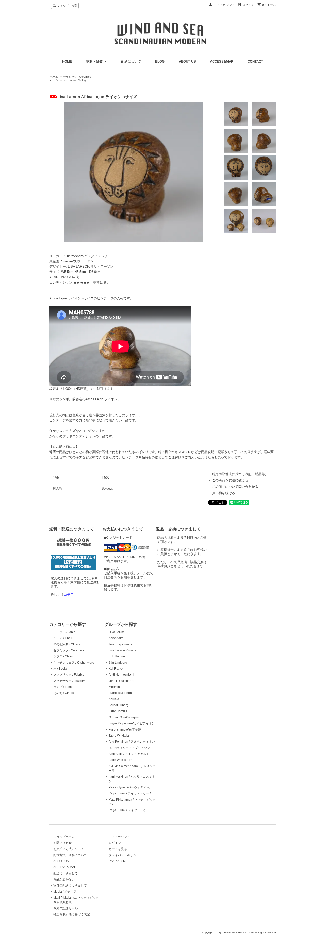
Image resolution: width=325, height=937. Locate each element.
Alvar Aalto (116, 638)
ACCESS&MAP (221, 61)
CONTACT (255, 61)
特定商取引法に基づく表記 (71, 914)
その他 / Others (63, 693)
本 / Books (60, 668)
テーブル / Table (64, 632)
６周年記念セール (65, 908)
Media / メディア (64, 891)
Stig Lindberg (118, 662)
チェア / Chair (62, 638)
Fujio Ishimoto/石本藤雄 (125, 729)
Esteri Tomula (118, 711)
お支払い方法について (68, 849)
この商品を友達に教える (230, 480)
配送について (131, 61)
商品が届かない (64, 879)
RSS (112, 861)
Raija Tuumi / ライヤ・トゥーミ (130, 793)
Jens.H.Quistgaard (121, 681)
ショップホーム (64, 837)
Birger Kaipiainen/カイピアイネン (132, 723)
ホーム (54, 76)
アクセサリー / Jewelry (69, 681)
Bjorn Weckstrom (120, 760)
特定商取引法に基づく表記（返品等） (240, 474)
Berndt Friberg (118, 705)
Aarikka (114, 699)
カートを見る (118, 849)
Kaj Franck (116, 668)
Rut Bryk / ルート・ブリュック (129, 748)
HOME (67, 61)
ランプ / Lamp (63, 687)
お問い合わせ (62, 843)
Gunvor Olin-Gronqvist (124, 717)
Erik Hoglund (118, 656)
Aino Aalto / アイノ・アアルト (129, 754)
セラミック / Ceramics (77, 76)
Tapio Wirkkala (119, 735)
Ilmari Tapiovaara (121, 644)
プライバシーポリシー (124, 855)
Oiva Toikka (117, 632)
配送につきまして (65, 873)
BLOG (160, 61)
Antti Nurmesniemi (121, 674)
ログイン (248, 5)
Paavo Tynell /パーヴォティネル (130, 787)
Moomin (114, 687)
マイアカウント (224, 5)
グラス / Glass (63, 656)
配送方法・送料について (70, 855)
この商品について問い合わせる (235, 487)
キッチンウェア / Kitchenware (73, 662)
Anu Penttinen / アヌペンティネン (132, 741)
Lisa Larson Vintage (75, 80)
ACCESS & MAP (64, 867)
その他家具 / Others (66, 644)
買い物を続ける (223, 493)
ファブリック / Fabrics (68, 674)
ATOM (121, 861)
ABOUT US (187, 61)
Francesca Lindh (120, 693)
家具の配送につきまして (70, 885)
